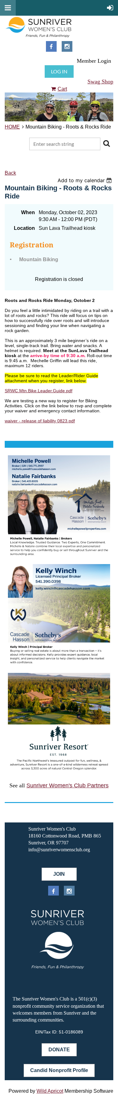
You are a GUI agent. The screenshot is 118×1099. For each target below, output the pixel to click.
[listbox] (85, 180)
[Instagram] (67, 46)
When (28, 212)
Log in (59, 71)
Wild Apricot (50, 1091)
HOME (12, 126)
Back (10, 173)
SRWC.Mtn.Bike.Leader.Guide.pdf (38, 390)
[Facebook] (51, 46)
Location (24, 228)
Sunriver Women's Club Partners (67, 785)
